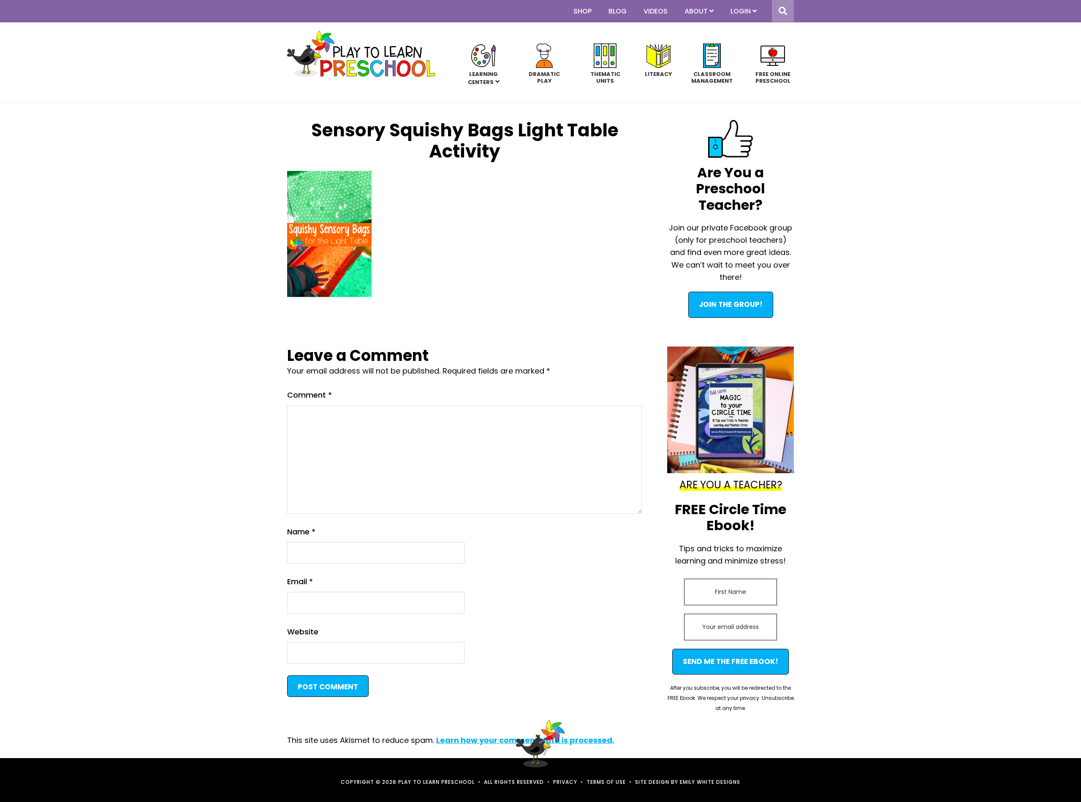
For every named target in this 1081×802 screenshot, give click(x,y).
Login (741, 11)
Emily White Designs (710, 782)
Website (302, 631)
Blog (617, 11)
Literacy (658, 74)
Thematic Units (605, 77)
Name (301, 531)
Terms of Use (606, 782)
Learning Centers (483, 78)
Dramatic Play (544, 77)
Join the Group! (731, 304)
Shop (582, 11)
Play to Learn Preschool (361, 54)
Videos (656, 11)
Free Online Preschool (772, 77)
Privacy (565, 782)
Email (300, 581)
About (696, 11)
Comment (309, 395)
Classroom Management (712, 77)
